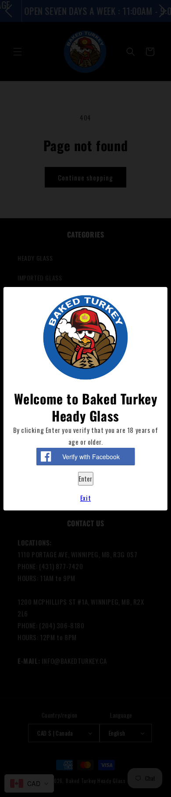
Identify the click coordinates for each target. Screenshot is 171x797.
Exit (85, 498)
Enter (85, 478)
